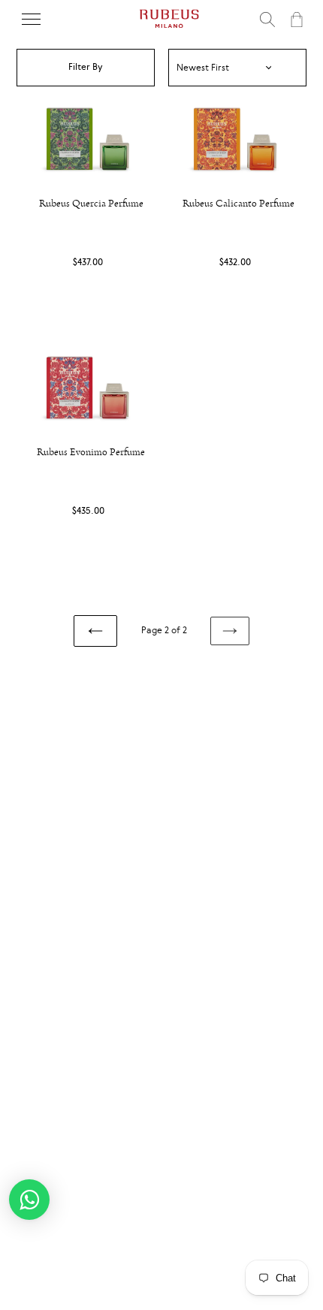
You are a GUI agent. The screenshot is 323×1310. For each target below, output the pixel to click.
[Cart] (295, 19)
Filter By (85, 67)
